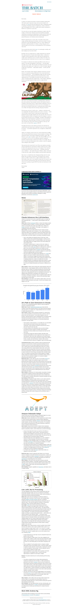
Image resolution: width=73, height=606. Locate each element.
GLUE (29, 572)
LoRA (28, 504)
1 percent (31, 382)
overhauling (24, 458)
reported (38, 420)
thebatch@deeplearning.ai (43, 599)
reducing (46, 358)
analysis (35, 123)
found (47, 253)
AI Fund (31, 594)
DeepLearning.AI (26, 594)
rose (33, 366)
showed (38, 249)
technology (30, 441)
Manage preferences (38, 604)
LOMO (29, 532)
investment (36, 456)
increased (37, 365)
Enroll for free (35, 194)
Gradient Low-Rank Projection (31, 499)
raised (36, 449)
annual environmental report (36, 307)
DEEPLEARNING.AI (36, 171)
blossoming (41, 466)
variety (36, 584)
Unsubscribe (34, 604)
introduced (33, 223)
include (23, 227)
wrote (29, 24)
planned (49, 445)
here (36, 49)
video (29, 136)
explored (46, 447)
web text (35, 562)
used (34, 246)
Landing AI (37, 594)
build (23, 464)
